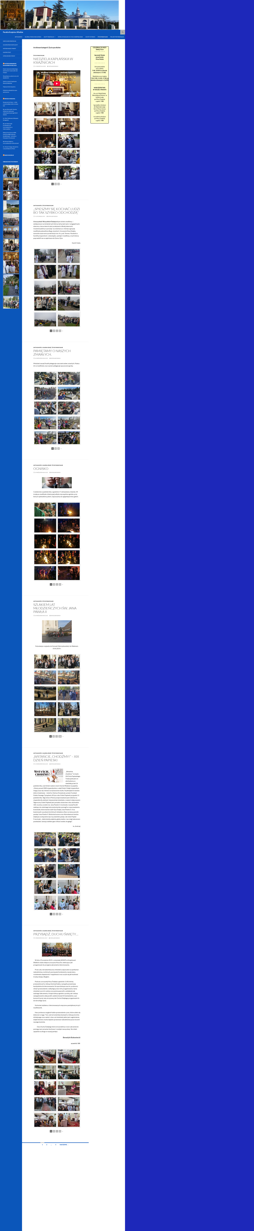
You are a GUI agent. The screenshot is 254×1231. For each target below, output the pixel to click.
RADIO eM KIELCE (9, 155)
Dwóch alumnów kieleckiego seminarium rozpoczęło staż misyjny (10, 70)
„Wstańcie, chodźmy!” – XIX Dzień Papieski (56, 758)
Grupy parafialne (49, 36)
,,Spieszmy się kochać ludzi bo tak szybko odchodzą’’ (56, 210)
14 (60, 736)
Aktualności (18, 36)
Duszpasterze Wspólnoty (10, 44)
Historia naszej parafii (9, 48)
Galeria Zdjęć (46, 347)
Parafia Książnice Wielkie (13, 32)
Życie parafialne (103, 36)
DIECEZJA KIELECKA (10, 98)
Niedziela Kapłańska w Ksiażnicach (53, 60)
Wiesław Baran (53, 66)
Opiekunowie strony (9, 56)
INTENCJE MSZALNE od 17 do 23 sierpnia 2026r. (70, 36)
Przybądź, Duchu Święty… (55, 934)
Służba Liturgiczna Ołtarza (33, 36)
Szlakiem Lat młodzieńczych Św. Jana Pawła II (54, 608)
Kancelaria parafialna (9, 41)
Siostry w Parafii (90, 36)
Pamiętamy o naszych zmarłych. (52, 352)
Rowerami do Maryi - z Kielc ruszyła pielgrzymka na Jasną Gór (10, 104)
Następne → (64, 1144)
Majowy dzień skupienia (9, 87)
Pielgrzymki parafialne (117, 36)
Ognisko (40, 469)
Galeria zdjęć (7, 52)
